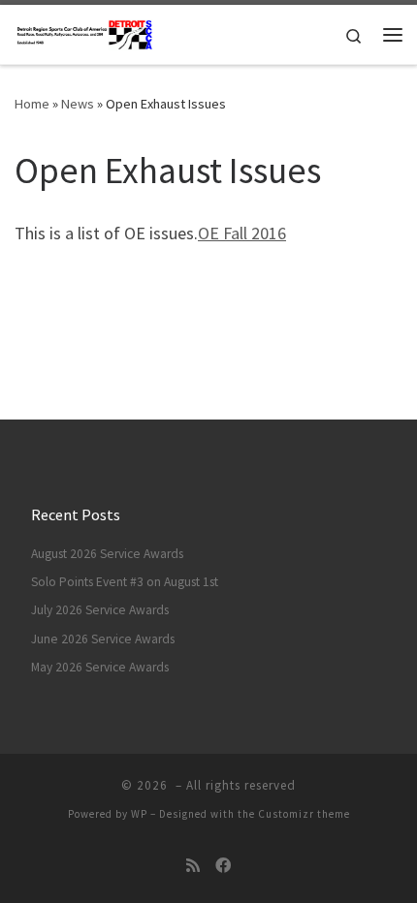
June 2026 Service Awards (103, 639)
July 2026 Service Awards (100, 610)
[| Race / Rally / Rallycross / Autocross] (84, 32)
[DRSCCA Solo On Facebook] (223, 866)
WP (139, 814)
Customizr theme (304, 814)
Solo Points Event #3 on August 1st (124, 582)
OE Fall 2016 (242, 233)
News (77, 103)
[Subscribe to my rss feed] (193, 866)
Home (32, 103)
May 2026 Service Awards (100, 667)
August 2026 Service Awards (107, 553)
